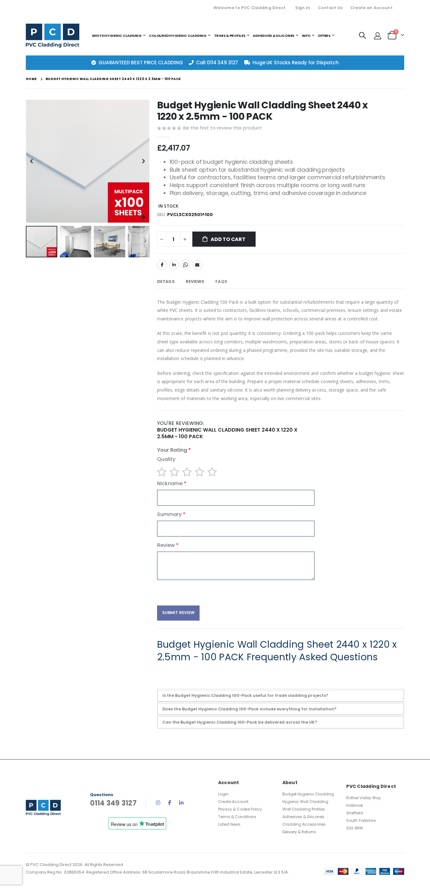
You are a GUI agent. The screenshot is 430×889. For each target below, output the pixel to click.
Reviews (195, 281)
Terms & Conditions (237, 816)
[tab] (166, 282)
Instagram (158, 802)
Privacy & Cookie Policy (240, 809)
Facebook (162, 265)
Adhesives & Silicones (303, 816)
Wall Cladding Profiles (303, 809)
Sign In (302, 7)
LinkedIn (174, 265)
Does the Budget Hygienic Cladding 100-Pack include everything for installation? (249, 709)
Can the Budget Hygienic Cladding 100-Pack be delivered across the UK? (239, 722)
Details (166, 281)
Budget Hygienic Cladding (308, 794)
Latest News (229, 824)
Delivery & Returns (299, 832)
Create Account (233, 801)
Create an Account (371, 7)
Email (197, 265)
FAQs (221, 281)
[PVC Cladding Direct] (52, 36)
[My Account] (378, 35)
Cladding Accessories (303, 824)
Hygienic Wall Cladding (305, 801)
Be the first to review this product (222, 127)
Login (223, 794)
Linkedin (181, 802)
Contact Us (330, 7)
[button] (143, 217)
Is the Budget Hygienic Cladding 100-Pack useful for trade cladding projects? (245, 695)
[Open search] (362, 35)
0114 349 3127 (222, 62)
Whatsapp (185, 265)
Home (31, 79)
